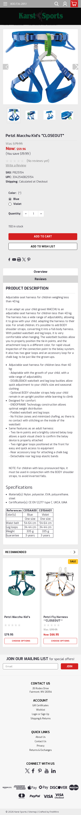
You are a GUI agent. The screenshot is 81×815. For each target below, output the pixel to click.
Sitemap (32, 811)
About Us (41, 737)
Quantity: (14, 213)
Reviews (41, 279)
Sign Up (45, 714)
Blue (16, 199)
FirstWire (54, 811)
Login (34, 714)
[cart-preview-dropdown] (73, 3)
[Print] (19, 259)
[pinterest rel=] (39, 770)
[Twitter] (24, 259)
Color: (14, 193)
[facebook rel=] (33, 770)
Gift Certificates (40, 705)
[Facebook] (9, 259)
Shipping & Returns (41, 718)
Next (75, 67)
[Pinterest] (29, 259)
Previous (5, 67)
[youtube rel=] (46, 770)
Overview (40, 272)
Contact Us (40, 741)
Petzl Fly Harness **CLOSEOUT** (56, 618)
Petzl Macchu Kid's (17, 617)
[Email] (14, 259)
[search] (56, 4)
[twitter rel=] (27, 770)
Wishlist (40, 709)
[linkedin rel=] (53, 770)
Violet (17, 204)
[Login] (65, 4)
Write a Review (16, 165)
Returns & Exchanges (40, 750)
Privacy (40, 745)
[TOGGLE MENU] (5, 4)
